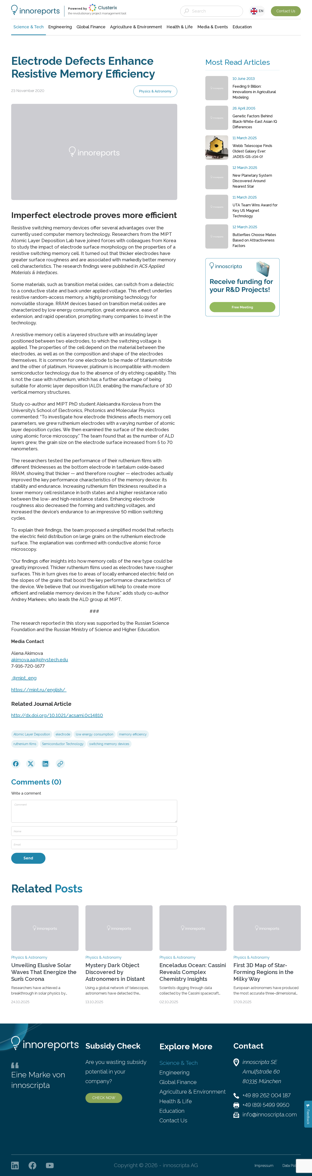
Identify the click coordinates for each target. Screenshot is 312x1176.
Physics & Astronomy (155, 91)
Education (172, 1111)
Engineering (174, 1072)
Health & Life (175, 1101)
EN (260, 11)
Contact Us (285, 11)
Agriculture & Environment (192, 1091)
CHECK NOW (103, 1098)
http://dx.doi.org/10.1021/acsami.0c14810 (57, 715)
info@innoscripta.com (270, 1114)
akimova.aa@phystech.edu (39, 659)
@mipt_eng (24, 678)
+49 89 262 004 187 (267, 1095)
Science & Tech (178, 1063)
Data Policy (292, 1165)
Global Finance (178, 1082)
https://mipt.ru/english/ (38, 690)
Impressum (264, 1165)
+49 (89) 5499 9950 (266, 1105)
